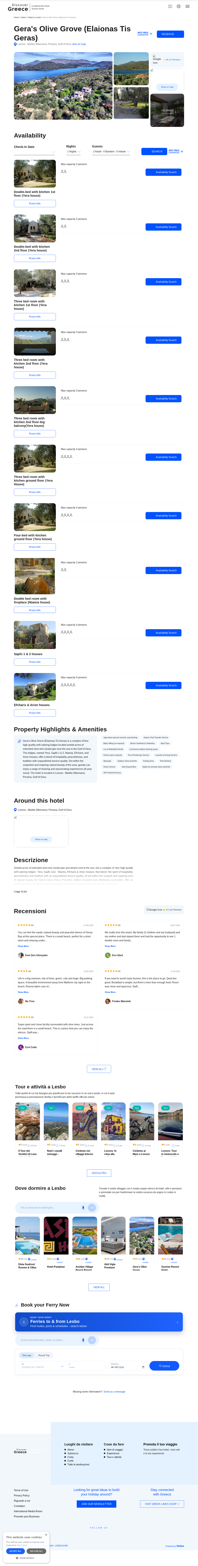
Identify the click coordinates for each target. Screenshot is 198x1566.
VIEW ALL (98, 1069)
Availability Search (166, 172)
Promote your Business (26, 1516)
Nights (71, 146)
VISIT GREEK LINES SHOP (161, 1504)
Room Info (35, 203)
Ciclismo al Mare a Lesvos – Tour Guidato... (141, 1156)
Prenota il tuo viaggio (160, 1444)
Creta (70, 1457)
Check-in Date (24, 146)
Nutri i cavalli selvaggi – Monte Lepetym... (54, 1156)
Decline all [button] (36, 1551)
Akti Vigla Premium (109, 1266)
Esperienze (113, 1453)
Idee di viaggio (115, 1449)
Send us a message (114, 1391)
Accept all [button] (15, 1551)
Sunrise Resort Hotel (170, 1268)
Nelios (180, 1546)
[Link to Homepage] (18, 12)
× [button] (46, 1535)
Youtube (102, 1535)
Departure (114, 1364)
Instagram (90, 1535)
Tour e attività (114, 1457)
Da (23, 1364)
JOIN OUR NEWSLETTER (97, 1504)
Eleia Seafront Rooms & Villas (27, 1266)
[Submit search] (92, 1208)
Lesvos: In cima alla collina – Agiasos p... (111, 1156)
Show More (23, 946)
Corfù (70, 1460)
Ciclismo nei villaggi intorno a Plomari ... (84, 1154)
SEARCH (156, 151)
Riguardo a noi (22, 1500)
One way (26, 1355)
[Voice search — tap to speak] (83, 1208)
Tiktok (113, 1533)
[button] (26, 1558)
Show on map (167, 87)
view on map (79, 44)
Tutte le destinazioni (78, 1464)
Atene (70, 1449)
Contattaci (19, 1506)
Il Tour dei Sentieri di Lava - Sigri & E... (27, 1154)
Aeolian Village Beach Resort (84, 1268)
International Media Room (28, 1511)
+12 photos (167, 110)
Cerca (166, 1366)
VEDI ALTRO (99, 1173)
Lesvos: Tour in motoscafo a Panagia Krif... (170, 1154)
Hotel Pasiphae (56, 1266)
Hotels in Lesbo (34, 17)
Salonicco (72, 1453)
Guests (97, 146)
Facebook (85, 1535)
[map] (170, 6)
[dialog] (26, 1547)
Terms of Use (21, 1490)
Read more (22, 1545)
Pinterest (108, 1535)
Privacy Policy (22, 1495)
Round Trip (44, 1355)
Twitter (96, 1533)
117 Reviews (174, 60)
